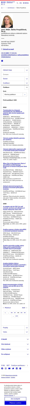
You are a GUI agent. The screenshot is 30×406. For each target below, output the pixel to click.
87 (15, 312)
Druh (4, 91)
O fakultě (4, 339)
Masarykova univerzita (11, 375)
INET (8, 365)
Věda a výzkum (6, 349)
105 (16, 316)
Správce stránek (5, 377)
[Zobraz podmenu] (26, 339)
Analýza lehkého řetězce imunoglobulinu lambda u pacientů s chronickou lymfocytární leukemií (14, 265)
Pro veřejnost (5, 354)
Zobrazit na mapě (8, 49)
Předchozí (8, 307)
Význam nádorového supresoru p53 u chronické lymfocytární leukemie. (14, 149)
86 (12, 312)
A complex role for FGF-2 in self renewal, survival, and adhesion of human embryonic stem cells (14, 208)
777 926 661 (13, 53)
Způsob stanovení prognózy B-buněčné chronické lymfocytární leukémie (13, 187)
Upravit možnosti (8, 395)
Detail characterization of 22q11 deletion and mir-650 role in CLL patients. (13, 286)
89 (21, 312)
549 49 (5, 53)
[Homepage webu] (8, 3)
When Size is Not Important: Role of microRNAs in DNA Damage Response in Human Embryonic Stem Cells (15, 166)
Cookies (13, 377)
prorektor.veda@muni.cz (9, 55)
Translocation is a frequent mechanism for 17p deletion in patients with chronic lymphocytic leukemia (13, 112)
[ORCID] (2, 61)
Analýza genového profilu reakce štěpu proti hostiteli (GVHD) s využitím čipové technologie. (13, 247)
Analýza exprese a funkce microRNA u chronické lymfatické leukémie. (14, 230)
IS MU (3, 365)
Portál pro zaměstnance (18, 365)
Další (23, 307)
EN (21, 3)
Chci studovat (5, 344)
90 (25, 312)
